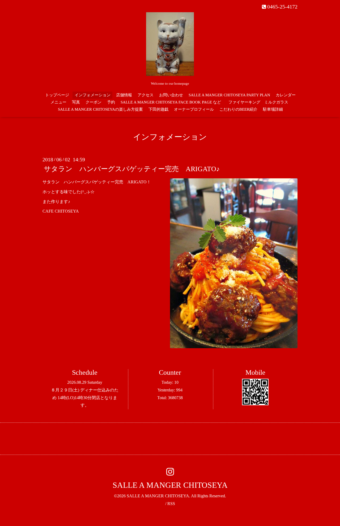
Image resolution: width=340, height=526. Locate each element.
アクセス (146, 95)
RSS (171, 503)
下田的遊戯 (158, 109)
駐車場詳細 (273, 109)
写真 (76, 102)
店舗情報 (124, 95)
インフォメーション (92, 95)
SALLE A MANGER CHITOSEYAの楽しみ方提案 (100, 109)
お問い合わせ (171, 95)
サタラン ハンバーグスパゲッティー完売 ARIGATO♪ (132, 169)
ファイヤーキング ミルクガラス (260, 102)
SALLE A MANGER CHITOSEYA (170, 485)
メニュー (58, 102)
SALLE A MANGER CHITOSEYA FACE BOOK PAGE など (171, 102)
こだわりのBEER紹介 (238, 109)
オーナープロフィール (194, 109)
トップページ (57, 95)
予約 (111, 102)
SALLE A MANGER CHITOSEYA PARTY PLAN (229, 95)
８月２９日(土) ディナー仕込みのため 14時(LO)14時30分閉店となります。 (84, 398)
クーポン (93, 102)
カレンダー (286, 95)
